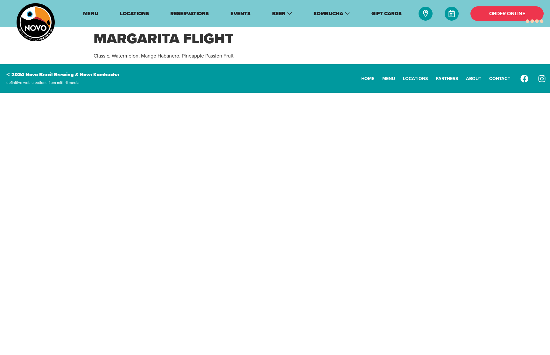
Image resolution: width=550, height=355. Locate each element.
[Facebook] (524, 78)
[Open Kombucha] (347, 13)
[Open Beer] (289, 13)
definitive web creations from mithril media (42, 82)
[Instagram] (542, 78)
